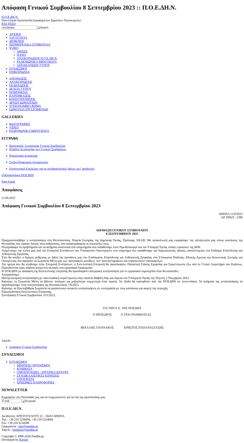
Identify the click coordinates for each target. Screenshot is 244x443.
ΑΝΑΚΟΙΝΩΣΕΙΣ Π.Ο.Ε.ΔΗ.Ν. (37, 58)
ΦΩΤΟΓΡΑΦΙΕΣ (19, 124)
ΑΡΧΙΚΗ (15, 34)
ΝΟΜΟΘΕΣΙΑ (18, 92)
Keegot (23, 439)
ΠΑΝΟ (21, 54)
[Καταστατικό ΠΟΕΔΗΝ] (18, 175)
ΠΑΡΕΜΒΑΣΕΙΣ (20, 95)
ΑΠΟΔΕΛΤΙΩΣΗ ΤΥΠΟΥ (33, 65)
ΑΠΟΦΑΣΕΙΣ (18, 78)
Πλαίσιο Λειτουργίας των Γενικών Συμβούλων (37, 149)
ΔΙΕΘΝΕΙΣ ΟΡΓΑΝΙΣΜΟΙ (33, 365)
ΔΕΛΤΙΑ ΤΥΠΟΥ (20, 88)
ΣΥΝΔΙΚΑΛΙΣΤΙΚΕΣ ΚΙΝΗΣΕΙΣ (38, 375)
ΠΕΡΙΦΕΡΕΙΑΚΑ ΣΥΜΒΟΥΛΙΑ (29, 44)
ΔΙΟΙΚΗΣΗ (16, 41)
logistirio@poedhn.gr (25, 429)
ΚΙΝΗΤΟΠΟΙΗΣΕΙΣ (22, 99)
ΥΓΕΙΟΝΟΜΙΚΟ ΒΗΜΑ (25, 106)
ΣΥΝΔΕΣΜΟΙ (18, 68)
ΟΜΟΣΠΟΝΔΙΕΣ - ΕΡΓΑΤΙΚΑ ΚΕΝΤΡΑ (43, 372)
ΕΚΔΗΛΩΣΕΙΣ (18, 85)
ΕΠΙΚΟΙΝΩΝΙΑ (19, 72)
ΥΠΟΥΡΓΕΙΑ (25, 379)
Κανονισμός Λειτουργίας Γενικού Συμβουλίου (37, 145)
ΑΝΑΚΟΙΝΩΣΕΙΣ (20, 82)
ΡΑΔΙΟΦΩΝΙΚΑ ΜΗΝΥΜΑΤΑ (37, 61)
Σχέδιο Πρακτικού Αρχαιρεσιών (28, 162)
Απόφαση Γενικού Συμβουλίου (28, 347)
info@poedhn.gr (28, 426)
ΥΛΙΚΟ (13, 48)
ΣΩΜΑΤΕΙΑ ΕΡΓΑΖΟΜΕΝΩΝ (28, 109)
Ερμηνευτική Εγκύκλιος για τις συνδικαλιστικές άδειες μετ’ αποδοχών (52, 168)
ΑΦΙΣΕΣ (22, 51)
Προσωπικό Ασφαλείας (23, 155)
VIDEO (14, 127)
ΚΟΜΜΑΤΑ (24, 368)
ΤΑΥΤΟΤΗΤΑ (18, 37)
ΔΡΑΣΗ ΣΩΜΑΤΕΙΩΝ (23, 102)
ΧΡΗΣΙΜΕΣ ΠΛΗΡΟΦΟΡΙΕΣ (36, 382)
